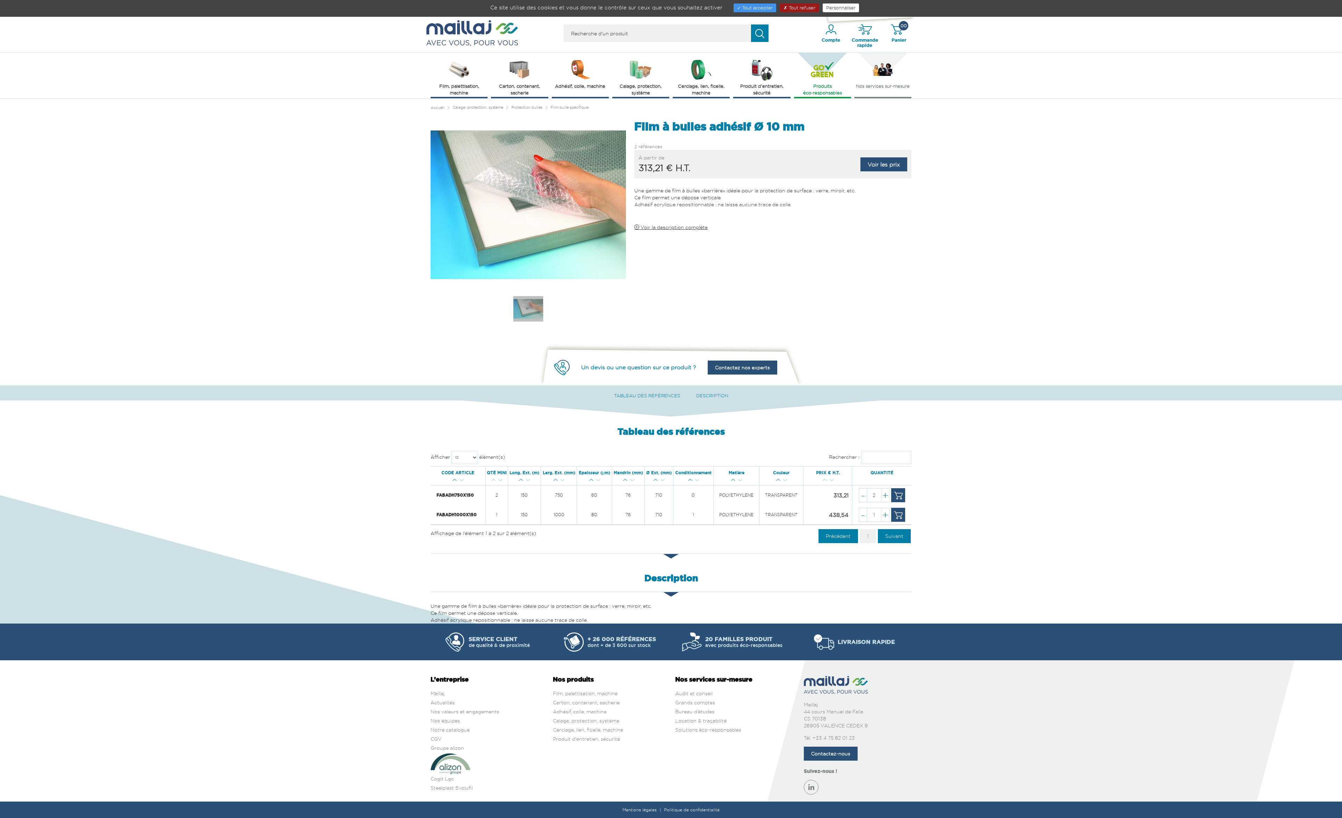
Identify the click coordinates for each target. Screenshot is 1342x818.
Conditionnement (693, 473)
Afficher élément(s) (468, 457)
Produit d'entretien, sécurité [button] (762, 89)
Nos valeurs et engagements (465, 711)
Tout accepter (757, 7)
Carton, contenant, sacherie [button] (519, 89)
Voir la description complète (673, 227)
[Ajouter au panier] (898, 495)
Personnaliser (841, 7)
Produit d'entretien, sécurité (586, 739)
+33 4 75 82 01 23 (834, 738)
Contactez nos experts (742, 367)
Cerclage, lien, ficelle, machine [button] (701, 89)
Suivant (894, 536)
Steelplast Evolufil (452, 788)
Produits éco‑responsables (822, 89)
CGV (436, 739)
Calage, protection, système (586, 721)
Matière (736, 473)
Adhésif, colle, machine (580, 711)
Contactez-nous (830, 753)
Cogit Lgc (442, 779)
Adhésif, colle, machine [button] (580, 86)
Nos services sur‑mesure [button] (883, 86)
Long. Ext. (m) (524, 473)
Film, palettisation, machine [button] (459, 89)
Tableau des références (647, 395)
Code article (457, 473)
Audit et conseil (694, 693)
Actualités (443, 702)
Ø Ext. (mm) (659, 473)
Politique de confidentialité (692, 809)
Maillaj (438, 693)
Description (712, 395)
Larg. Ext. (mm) (559, 473)
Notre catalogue (450, 730)
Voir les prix (884, 164)
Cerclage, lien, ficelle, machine (588, 730)
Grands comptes (695, 702)
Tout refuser (801, 7)
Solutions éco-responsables (708, 730)
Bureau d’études (694, 711)
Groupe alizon (447, 748)
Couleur (781, 473)
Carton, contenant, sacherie (586, 702)
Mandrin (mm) (628, 473)
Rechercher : (844, 457)
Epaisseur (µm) (594, 473)
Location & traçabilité (701, 721)
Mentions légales (640, 809)
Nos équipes (445, 721)
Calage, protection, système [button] (641, 89)
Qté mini (497, 473)
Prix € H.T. (828, 473)
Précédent (838, 536)
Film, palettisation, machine (585, 693)
